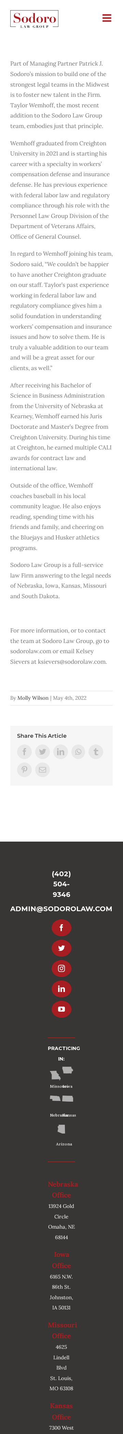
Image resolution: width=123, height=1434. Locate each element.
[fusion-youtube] (61, 1009)
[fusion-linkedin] (61, 988)
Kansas (67, 1115)
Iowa (67, 1086)
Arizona (61, 1143)
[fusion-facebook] (61, 927)
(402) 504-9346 (61, 884)
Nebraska (55, 1115)
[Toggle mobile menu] (107, 18)
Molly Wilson (33, 698)
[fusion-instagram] (61, 968)
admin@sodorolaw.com (61, 909)
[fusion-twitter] (61, 948)
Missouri (55, 1086)
